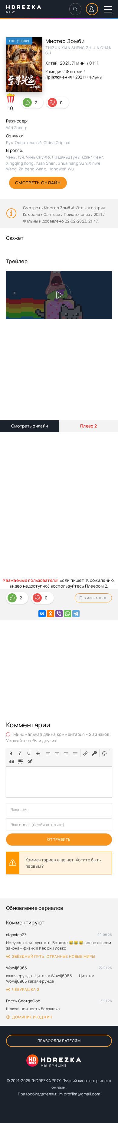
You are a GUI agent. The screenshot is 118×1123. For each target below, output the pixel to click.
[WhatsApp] (67, 613)
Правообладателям (59, 1040)
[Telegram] (76, 613)
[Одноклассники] (50, 613)
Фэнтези (74, 71)
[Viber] (59, 613)
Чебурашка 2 (25, 989)
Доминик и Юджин (32, 1017)
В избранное (95, 598)
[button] (11, 753)
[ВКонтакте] (42, 613)
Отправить (59, 839)
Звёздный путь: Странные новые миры (53, 956)
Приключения (58, 77)
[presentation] (11, 753)
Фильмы (95, 77)
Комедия (53, 71)
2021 (79, 77)
